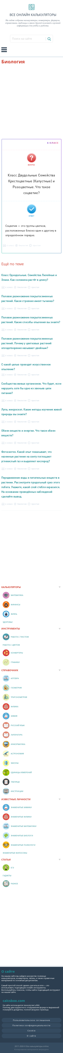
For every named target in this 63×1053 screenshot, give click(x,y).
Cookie (32, 1030)
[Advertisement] (31, 102)
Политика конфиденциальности (31, 1025)
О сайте (31, 1036)
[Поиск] (49, 39)
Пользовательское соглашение (31, 1020)
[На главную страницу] (31, 7)
